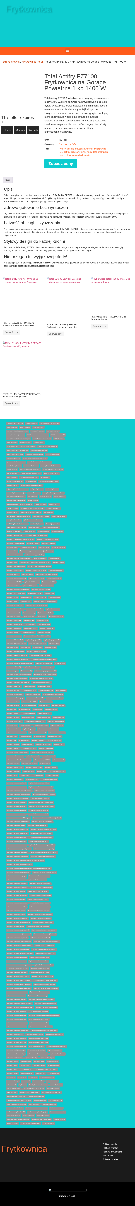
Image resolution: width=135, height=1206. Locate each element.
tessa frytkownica (25, 427)
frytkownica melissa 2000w (29, 702)
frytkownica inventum (28, 717)
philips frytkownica (12, 477)
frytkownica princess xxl (46, 628)
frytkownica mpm (61, 690)
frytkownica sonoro (12, 601)
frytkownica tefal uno (12, 574)
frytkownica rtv (42, 616)
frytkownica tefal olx (27, 574)
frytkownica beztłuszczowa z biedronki (17, 798)
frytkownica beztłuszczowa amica (16, 1015)
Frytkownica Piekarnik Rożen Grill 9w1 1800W (37, 636)
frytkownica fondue (39, 736)
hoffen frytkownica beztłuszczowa (16, 527)
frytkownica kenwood (51, 709)
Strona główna (11, 61)
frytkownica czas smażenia (29, 763)
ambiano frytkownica (43, 1115)
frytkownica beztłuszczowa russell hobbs (41, 837)
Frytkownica (28, 9)
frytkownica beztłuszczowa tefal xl (38, 814)
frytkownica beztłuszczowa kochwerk (17, 918)
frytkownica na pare (12, 671)
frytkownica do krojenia (33, 756)
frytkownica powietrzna (28, 632)
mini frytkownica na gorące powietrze (53, 493)
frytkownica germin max (13, 729)
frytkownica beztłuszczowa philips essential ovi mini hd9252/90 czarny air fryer (28, 868)
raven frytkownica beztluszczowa (50, 465)
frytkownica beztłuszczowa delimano (17, 972)
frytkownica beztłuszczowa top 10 (38, 810)
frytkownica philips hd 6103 (52, 640)
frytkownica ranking (42, 620)
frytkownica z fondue (32, 543)
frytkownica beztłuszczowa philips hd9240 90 (19, 864)
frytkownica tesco (12, 562)
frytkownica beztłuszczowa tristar (16, 806)
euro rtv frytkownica (56, 1084)
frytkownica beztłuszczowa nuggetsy (17, 887)
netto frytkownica (31, 481)
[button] (67, 50)
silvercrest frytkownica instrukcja (48, 446)
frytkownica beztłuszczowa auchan (16, 1011)
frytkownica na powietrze (31, 667)
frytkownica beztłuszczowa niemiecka (41, 887)
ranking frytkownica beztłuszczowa (29, 469)
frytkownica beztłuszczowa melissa (39, 907)
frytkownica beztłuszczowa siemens (41, 833)
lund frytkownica (53, 504)
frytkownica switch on (40, 597)
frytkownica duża (58, 744)
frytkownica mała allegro (29, 705)
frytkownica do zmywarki (28, 748)
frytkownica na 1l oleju (13, 690)
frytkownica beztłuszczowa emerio (16, 961)
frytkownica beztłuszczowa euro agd (17, 957)
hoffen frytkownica (34, 527)
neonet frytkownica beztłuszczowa (48, 481)
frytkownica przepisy (44, 624)
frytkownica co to (45, 763)
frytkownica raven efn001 (14, 620)
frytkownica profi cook (30, 628)
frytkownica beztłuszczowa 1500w (16, 1046)
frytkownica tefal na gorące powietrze (46, 574)
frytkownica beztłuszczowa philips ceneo (18, 872)
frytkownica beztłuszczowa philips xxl (17, 856)
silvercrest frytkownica (52, 454)
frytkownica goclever (57, 725)
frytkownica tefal (49, 593)
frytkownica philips (54, 643)
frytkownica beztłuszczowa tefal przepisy (18, 818)
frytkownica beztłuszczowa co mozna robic (46, 988)
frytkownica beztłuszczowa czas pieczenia (18, 988)
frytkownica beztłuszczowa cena (16, 996)
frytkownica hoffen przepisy (14, 721)
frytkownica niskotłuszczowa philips (40, 655)
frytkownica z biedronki (48, 543)
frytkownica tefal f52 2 (13, 585)
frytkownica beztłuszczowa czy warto (42, 976)
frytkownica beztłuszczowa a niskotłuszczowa (44, 1030)
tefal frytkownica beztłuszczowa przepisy (18, 438)
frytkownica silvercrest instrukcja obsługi (45, 601)
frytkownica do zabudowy (46, 748)
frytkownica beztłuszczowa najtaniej (17, 895)
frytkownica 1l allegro (13, 1081)
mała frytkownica (33, 500)
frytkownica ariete (12, 1065)
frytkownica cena (41, 771)
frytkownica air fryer (12, 1073)
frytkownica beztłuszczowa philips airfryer (44, 872)
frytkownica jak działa (13, 717)
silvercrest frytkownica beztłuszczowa (17, 450)
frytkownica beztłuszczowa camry (37, 996)
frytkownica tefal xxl (58, 562)
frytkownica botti (24, 775)
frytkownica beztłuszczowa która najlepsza (40, 914)
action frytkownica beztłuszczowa (30, 1123)
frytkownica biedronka (32, 779)
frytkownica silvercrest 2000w (35, 609)
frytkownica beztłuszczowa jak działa (17, 937)
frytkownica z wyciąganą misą (15, 543)
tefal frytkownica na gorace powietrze (37, 435)
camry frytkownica (34, 1104)
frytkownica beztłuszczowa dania (40, 972)
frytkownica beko (26, 1061)
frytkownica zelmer (57, 531)
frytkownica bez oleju (31, 1057)
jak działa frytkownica (37, 524)
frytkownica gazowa (29, 729)
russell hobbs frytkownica (14, 465)
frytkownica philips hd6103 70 (15, 640)
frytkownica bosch (38, 775)
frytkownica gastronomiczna (56, 732)
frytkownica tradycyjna (40, 558)
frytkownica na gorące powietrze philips (45, 674)
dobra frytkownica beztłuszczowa (16, 1096)
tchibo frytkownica (12, 442)
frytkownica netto (60, 663)
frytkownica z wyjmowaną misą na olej (47, 539)
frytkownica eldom (27, 744)
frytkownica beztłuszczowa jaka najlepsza (43, 930)
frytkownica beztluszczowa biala (56, 1046)
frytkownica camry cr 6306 (57, 771)
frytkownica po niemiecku (14, 636)
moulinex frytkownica (52, 489)
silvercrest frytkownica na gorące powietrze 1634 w (21, 446)
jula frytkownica (48, 512)
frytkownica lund (11, 709)
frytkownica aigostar (26, 1073)
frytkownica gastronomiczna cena (16, 732)
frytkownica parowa (12, 647)
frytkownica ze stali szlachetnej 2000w (36, 535)
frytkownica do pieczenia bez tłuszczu (42, 752)
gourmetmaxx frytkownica (14, 531)
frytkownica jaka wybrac (28, 713)
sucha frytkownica (25, 442)
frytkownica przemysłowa (14, 628)
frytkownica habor (25, 725)
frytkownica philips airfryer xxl (37, 643)
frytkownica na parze (47, 667)
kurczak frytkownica (12, 508)
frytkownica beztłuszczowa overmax (39, 876)
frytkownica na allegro (44, 686)
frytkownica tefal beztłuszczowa (41, 589)
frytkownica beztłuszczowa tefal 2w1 (42, 821)
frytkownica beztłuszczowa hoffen (44, 945)
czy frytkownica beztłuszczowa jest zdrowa (19, 1100)
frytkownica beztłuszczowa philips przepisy (43, 856)
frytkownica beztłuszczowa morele (37, 899)
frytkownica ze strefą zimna (14, 535)
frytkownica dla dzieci (49, 756)
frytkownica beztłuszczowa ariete (39, 1011)
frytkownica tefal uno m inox (15, 570)
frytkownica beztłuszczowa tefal (16, 825)
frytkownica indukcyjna (43, 717)
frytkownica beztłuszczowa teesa (37, 825)
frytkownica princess (12, 632)
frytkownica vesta (44, 547)
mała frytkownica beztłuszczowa (16, 500)
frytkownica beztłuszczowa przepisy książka (42, 845)
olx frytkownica (45, 477)
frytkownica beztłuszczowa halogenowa (18, 949)
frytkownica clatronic (50, 767)
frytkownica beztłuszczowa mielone (16, 907)
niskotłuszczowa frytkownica (15, 481)
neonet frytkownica (12, 485)
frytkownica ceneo (28, 771)
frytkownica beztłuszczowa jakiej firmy (38, 926)
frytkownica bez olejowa (47, 1057)
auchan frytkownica (28, 1115)
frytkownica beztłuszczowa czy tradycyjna (18, 980)
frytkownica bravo (12, 775)
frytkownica (23, 1084)
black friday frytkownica (49, 1104)
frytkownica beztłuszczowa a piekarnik (17, 1030)
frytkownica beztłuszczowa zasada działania (19, 790)
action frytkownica (49, 1123)
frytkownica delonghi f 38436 (42, 760)
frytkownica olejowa (50, 647)
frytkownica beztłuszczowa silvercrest (17, 833)
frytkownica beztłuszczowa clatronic (17, 992)
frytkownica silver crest (13, 612)
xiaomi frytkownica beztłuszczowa (49, 423)
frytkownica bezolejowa (54, 1050)
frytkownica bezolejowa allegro (36, 1050)
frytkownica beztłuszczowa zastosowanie (40, 787)
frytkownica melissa (45, 702)
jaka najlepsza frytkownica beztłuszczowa (18, 516)
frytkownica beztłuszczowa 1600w (38, 1042)
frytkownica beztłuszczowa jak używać (45, 934)
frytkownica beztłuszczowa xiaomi (16, 802)
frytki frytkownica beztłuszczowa (38, 1084)
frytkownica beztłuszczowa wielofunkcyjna (41, 802)
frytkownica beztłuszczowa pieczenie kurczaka (44, 852)
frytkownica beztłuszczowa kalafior (42, 922)
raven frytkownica (12, 469)
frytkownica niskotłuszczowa (44, 663)
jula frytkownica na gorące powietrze (31, 512)
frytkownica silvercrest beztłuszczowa (36, 605)
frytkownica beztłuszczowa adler (39, 1023)
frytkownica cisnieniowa (13, 771)
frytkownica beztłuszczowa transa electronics (41, 806)
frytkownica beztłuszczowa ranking (16, 845)
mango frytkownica (41, 504)
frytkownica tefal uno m (56, 570)
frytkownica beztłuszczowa (36, 1046)
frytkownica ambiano (39, 1065)
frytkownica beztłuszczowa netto (16, 891)
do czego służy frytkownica (36, 1096)
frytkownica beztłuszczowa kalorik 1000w (18, 922)
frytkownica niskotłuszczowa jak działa (17, 659)
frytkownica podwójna (44, 632)
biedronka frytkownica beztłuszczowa (36, 1108)
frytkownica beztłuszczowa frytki (45, 953)
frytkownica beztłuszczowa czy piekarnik (45, 980)
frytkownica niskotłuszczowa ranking (17, 655)
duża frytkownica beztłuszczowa (51, 1092)
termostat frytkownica (38, 431)
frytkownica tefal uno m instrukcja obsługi (39, 566)
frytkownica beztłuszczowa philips (16, 876)
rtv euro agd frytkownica (31, 465)
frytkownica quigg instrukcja (14, 624)
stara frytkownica (38, 442)
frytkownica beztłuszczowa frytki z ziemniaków (20, 953)
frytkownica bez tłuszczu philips (16, 1054)
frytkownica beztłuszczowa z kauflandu (44, 794)
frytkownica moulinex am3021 (35, 698)
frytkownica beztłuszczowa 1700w (16, 1042)
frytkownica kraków (24, 709)
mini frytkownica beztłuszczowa (16, 496)
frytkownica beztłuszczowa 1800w (38, 1038)
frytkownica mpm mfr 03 (29, 690)
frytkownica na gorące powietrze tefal (45, 671)
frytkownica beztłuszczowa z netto (44, 790)
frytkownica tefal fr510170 (14, 582)
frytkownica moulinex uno (33, 694)
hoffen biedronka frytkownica (51, 527)
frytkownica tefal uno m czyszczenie (36, 570)
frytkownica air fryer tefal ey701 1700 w (45, 1069)
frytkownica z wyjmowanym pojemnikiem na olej (20, 539)
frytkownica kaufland (12, 713)
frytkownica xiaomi (12, 547)
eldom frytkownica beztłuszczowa (29, 1092)
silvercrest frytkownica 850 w (15, 454)
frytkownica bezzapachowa (49, 779)
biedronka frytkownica (56, 1108)
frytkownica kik (37, 709)
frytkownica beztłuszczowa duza (44, 965)
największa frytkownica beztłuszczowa (31, 485)
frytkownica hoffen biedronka (56, 721)
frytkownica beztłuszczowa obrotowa (40, 883)
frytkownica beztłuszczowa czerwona (44, 984)
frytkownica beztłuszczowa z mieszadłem (18, 794)
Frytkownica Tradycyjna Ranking (35, 555)
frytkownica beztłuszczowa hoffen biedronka (19, 945)
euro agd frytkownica (53, 1088)
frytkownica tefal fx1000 (54, 578)
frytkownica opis (25, 647)
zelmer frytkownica (31, 423)
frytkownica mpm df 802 (46, 690)
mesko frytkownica (45, 496)
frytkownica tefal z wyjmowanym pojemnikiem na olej (34, 562)
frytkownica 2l (33, 1077)
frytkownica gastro (12, 736)
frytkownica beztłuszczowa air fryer (16, 1023)
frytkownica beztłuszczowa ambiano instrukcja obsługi (44, 1015)
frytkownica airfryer (26, 1069)
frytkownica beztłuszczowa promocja (17, 852)
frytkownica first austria (54, 736)
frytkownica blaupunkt (52, 775)
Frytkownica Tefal (32, 61)
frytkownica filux (11, 740)
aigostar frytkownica (12, 1123)
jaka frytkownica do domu (14, 520)
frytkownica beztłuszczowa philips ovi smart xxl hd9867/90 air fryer (25, 860)
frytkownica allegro (53, 1065)
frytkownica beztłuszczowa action (16, 1027)
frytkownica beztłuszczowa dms (40, 968)
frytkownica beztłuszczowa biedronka (46, 1007)
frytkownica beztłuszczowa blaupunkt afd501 (19, 1003)
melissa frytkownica (59, 496)
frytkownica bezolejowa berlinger (16, 1050)
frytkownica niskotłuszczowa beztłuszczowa (44, 659)
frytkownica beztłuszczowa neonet (37, 891)
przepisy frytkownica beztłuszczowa (53, 469)
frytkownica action (54, 1073)
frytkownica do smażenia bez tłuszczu (17, 752)
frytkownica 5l (11, 1077)
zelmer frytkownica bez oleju (15, 423)
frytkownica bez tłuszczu (57, 1054)
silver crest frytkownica (13, 458)
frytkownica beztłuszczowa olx (37, 880)
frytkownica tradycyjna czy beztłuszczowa (18, 558)
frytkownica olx (37, 647)
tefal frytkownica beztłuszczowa (42, 438)
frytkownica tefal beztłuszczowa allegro (18, 589)
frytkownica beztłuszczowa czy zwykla (17, 976)
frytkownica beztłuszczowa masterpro (38, 910)
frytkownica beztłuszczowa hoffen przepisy (19, 941)
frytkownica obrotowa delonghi (15, 651)
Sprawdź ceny (11, 332)
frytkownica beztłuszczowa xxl (40, 798)
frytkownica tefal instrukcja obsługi (16, 578)
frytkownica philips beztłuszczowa (16, 643)
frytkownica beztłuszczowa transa (16, 810)
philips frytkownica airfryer (51, 473)
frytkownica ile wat (58, 717)
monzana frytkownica (34, 493)
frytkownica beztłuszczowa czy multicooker (19, 984)
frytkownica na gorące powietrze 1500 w (18, 682)
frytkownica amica (25, 1065)
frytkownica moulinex (13, 702)
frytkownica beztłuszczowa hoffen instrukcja (46, 941)
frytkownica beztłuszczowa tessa (16, 814)
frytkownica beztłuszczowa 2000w (16, 1038)
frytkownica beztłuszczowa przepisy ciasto (19, 849)
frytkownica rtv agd (29, 616)
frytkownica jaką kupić (44, 713)
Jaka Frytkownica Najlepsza (41, 516)
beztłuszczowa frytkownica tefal (16, 1112)
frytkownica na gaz (30, 686)
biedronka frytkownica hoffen (15, 1108)
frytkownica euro (23, 740)
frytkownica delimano (13, 763)
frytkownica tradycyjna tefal (14, 555)
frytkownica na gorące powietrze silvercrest (19, 674)
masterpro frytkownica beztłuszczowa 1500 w (19, 504)
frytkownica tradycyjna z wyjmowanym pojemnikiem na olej (36, 551)
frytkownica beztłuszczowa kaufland (41, 918)
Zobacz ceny (60, 163)
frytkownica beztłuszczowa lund (16, 914)
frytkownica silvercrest (53, 609)
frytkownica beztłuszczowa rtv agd (16, 841)
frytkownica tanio (26, 597)
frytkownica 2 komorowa (47, 1077)
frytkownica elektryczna (54, 740)
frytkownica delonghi (58, 760)
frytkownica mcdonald (13, 705)
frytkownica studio (55, 597)
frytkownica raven (29, 620)
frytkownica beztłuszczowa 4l (54, 1034)
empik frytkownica (12, 1092)
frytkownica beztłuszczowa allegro (16, 1019)
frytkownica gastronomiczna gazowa (48, 729)
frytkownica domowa (12, 748)
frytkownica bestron (12, 1061)
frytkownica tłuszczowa (58, 547)
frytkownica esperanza (38, 740)
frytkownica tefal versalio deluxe (16, 566)
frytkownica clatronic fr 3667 (15, 767)
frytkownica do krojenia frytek (15, 756)
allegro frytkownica (59, 1119)
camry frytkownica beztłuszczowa (16, 1104)
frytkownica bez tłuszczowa (14, 1057)
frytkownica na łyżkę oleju (14, 667)
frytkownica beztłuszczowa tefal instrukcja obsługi (47, 818)
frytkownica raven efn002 (56, 616)
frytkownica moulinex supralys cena (53, 694)
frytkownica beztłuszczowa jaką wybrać (18, 930)
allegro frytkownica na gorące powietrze (18, 1119)
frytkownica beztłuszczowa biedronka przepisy (20, 1007)
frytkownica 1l (26, 1081)
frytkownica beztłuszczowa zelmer (16, 787)
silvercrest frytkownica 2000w (34, 454)
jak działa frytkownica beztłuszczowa (17, 524)
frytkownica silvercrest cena (14, 605)
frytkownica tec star (12, 597)
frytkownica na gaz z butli (14, 686)
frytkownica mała (44, 705)
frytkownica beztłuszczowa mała (16, 910)
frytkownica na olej (26, 671)
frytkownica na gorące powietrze (41, 682)
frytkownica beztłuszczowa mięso (40, 903)
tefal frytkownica (58, 438)
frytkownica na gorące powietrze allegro (41, 678)
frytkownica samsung (29, 612)
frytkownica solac (25, 601)
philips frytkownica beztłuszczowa (31, 473)
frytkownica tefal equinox (29, 585)
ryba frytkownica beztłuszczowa (16, 462)
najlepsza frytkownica (37, 489)
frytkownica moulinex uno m (14, 694)
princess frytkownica (12, 473)
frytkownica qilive (30, 624)
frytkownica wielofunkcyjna (28, 547)
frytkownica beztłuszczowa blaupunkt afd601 (41, 999)
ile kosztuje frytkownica (52, 524)
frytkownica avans (39, 1061)
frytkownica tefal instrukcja (94, 152)
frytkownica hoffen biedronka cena (35, 721)
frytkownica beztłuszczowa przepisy (44, 849)
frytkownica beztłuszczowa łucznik (16, 783)
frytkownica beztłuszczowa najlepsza (40, 895)
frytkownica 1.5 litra (52, 1081)
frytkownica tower (54, 558)
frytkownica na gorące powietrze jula (17, 678)
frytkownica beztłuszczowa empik (39, 957)
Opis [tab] (7, 180)
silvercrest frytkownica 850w (39, 450)
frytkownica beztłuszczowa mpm (16, 899)
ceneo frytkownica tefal (55, 1100)
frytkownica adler (40, 1073)
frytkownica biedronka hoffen (15, 779)
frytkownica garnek (26, 736)
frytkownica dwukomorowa (43, 744)
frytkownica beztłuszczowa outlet (16, 880)
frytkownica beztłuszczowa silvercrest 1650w (43, 829)
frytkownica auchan (52, 1061)
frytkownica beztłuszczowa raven (39, 841)
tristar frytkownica (12, 427)
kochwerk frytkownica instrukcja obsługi (32, 508)
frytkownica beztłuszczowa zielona (39, 783)
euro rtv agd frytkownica (13, 1088)
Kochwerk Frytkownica (53, 508)
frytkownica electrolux (13, 744)
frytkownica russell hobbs (45, 612)
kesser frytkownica (12, 512)
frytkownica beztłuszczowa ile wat (40, 937)
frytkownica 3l (22, 1077)
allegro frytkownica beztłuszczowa (41, 1119)
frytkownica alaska (12, 1069)
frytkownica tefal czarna (46, 585)
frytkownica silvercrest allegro (15, 609)
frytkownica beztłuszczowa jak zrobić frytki (19, 934)
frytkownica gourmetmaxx (41, 725)
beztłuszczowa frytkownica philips (37, 1112)
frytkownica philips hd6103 (34, 640)
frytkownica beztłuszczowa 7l (15, 1034)
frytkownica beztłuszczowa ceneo (39, 992)
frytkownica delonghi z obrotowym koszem (18, 760)
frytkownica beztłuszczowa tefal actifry (17, 821)
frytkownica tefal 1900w (34, 593)
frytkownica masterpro (58, 705)
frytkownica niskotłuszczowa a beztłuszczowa (19, 663)
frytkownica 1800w (38, 1081)
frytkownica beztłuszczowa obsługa (16, 883)
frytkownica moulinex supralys (15, 698)
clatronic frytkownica (40, 1100)
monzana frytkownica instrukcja (15, 493)
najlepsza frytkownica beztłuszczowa (17, 489)
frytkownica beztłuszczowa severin (16, 837)
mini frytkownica (32, 496)
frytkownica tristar (12, 551)
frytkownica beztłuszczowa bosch (16, 999)
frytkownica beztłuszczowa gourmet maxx (43, 949)
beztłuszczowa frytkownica (57, 1112)
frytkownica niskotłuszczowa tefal (76, 148)
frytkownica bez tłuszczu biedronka (37, 1054)
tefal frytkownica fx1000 (58, 435)
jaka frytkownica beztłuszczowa (33, 520)
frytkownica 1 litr (11, 1084)
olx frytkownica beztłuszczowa (29, 477)
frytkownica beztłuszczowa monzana (17, 903)
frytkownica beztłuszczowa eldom (38, 961)
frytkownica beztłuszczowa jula (15, 926)
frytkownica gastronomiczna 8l (37, 732)
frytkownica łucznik (43, 531)
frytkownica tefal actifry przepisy (16, 593)
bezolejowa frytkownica (13, 1115)
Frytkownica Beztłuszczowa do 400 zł (17, 968)
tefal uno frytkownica (52, 431)
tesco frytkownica (38, 427)
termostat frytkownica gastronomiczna (17, 431)
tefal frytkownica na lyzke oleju (74, 155)
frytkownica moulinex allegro (54, 698)
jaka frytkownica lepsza (58, 516)
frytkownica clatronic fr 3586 (34, 767)
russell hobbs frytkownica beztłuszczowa (39, 462)
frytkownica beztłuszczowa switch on (17, 829)
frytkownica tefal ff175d (48, 582)
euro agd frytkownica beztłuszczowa (34, 1088)
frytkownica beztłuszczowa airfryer (38, 1019)
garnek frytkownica (30, 531)
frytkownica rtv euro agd (13, 616)
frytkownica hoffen (12, 725)
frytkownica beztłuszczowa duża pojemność (19, 965)
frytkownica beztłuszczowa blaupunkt (45, 1003)
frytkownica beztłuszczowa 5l (35, 1034)
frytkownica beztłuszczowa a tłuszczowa (40, 1027)
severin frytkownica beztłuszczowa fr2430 (34, 458)
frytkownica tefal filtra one (32, 582)
